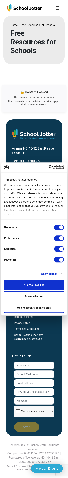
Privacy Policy (22, 322)
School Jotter (39, 445)
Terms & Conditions (16, 466)
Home (14, 25)
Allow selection (34, 296)
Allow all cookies (34, 284)
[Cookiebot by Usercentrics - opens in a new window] (49, 167)
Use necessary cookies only (34, 307)
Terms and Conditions (26, 328)
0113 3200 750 (30, 161)
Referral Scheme (23, 316)
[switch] (59, 238)
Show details (49, 273)
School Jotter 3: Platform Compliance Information (28, 336)
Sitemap (28, 469)
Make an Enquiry (47, 468)
